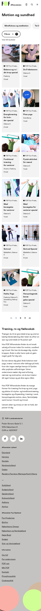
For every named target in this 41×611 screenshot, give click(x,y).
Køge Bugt (6, 535)
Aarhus (5, 506)
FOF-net (5, 563)
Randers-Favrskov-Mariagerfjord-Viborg (19, 474)
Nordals (5, 461)
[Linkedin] (21, 438)
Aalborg (5, 502)
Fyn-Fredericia (8, 518)
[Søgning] (32, 4)
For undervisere (8, 559)
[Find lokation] (26, 4)
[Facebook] (5, 438)
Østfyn (5, 522)
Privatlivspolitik (9, 576)
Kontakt (5, 572)
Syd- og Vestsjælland (11, 543)
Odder (5, 469)
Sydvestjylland (8, 498)
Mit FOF (5, 567)
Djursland (6, 452)
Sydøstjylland (7, 489)
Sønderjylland (8, 494)
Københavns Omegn (10, 526)
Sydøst (5, 539)
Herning (5, 457)
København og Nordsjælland (14, 531)
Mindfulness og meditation (16, 25)
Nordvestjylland (9, 465)
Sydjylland (6, 485)
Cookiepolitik (7, 580)
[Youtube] (13, 438)
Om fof (5, 555)
